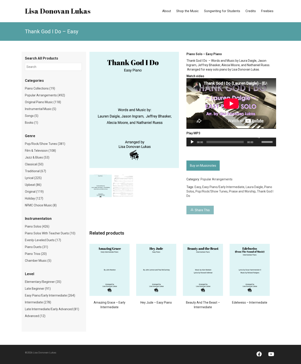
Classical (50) (34, 164)
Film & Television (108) (40, 150)
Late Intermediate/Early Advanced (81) (52, 309)
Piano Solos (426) (37, 226)
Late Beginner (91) (38, 288)
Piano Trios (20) (36, 254)
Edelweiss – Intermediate (249, 302)
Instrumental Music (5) (40, 109)
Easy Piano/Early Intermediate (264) (50, 295)
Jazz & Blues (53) (37, 157)
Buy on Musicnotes (203, 165)
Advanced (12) (35, 316)
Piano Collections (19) (40, 88)
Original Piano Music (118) (43, 102)
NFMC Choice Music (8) (41, 205)
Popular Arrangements (216, 179)
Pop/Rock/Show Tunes (211, 191)
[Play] (192, 142)
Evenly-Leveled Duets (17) (43, 240)
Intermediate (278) (38, 302)
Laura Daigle (254, 187)
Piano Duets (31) (36, 247)
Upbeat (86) (33, 185)
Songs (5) (31, 116)
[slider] (268, 142)
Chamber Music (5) (38, 260)
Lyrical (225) (33, 178)
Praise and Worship (242, 191)
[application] (231, 142)
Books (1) (31, 122)
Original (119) (34, 191)
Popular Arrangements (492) (45, 95)
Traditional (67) (35, 171)
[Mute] (258, 136)
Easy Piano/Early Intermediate (223, 187)
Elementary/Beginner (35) (43, 282)
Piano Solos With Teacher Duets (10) (50, 233)
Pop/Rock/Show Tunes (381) (45, 144)
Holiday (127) (34, 198)
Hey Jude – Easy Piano (156, 302)
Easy (198, 187)
